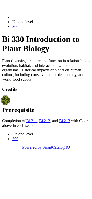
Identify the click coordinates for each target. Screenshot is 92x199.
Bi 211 (31, 121)
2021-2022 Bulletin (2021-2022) (38, 17)
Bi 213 (64, 121)
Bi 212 (44, 121)
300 (15, 26)
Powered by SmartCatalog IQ (46, 147)
